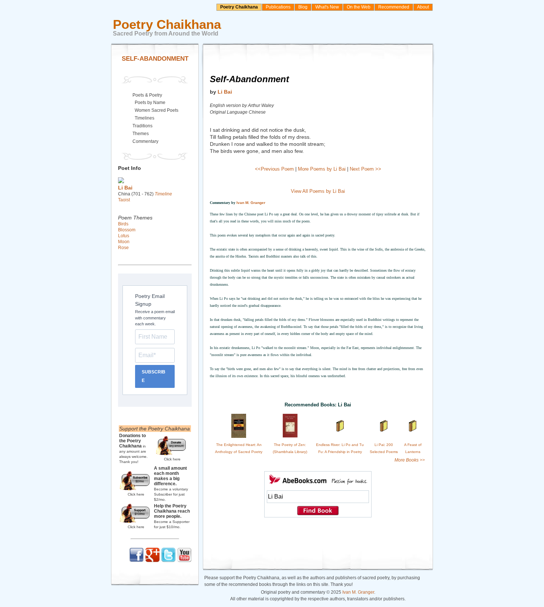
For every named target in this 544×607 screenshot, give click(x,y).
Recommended (393, 7)
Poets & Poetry (147, 95)
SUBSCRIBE (153, 376)
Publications (278, 7)
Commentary (145, 141)
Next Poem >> (365, 169)
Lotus (123, 235)
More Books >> (409, 460)
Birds (123, 224)
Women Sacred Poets (156, 110)
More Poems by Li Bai (322, 169)
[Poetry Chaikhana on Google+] (152, 560)
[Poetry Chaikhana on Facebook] (136, 560)
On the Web (358, 7)
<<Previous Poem (274, 169)
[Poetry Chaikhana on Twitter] (168, 560)
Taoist (124, 199)
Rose (123, 247)
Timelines (144, 118)
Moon (124, 241)
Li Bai (225, 92)
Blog (303, 7)
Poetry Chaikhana (239, 7)
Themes (140, 133)
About (423, 7)
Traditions (142, 125)
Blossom (126, 229)
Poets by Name (150, 102)
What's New (327, 7)
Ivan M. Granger (250, 203)
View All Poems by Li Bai (318, 191)
